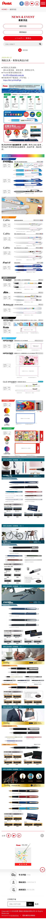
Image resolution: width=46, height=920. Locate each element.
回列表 (25, 50)
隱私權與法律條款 (28, 915)
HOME (4, 9)
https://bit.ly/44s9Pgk (12, 80)
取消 (36, 904)
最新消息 (13, 9)
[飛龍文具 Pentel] (7, 5)
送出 (30, 904)
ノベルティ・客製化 (23, 38)
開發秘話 (23, 32)
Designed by (10, 915)
